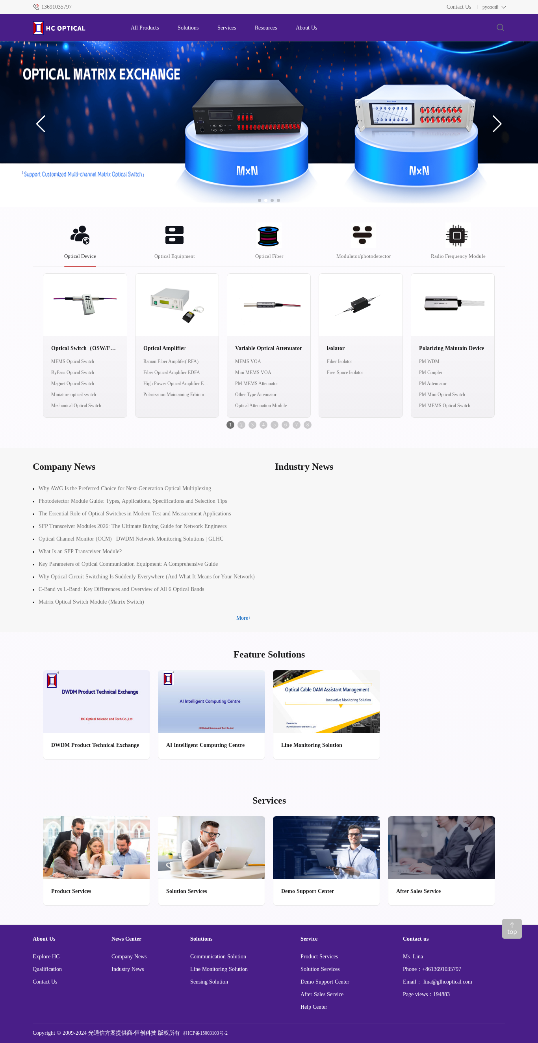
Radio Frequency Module (458, 256)
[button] (40, 124)
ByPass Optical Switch (72, 372)
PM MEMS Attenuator (256, 383)
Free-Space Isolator (345, 372)
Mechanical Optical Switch (76, 405)
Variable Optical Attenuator (268, 348)
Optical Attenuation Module (261, 405)
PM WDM (429, 361)
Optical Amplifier (164, 348)
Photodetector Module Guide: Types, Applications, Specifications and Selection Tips (133, 501)
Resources (266, 28)
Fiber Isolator (339, 361)
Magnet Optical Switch (72, 383)
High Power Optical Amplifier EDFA (177, 383)
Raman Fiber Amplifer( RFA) (171, 361)
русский (490, 7)
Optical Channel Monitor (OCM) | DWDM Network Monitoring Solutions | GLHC (131, 539)
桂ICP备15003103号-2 (205, 1033)
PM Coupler (430, 372)
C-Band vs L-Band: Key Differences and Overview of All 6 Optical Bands (121, 589)
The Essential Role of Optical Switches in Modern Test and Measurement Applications (135, 514)
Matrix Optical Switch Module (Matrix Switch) (91, 602)
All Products (145, 28)
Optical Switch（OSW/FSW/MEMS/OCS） (85, 348)
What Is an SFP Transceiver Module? (80, 551)
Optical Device (80, 256)
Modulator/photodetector (363, 256)
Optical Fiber (269, 256)
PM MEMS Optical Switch (444, 405)
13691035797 (56, 7)
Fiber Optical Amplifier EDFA (171, 372)
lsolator (336, 348)
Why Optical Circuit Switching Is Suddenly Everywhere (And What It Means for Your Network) (147, 577)
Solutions (188, 28)
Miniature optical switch (73, 394)
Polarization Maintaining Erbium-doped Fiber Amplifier (177, 394)
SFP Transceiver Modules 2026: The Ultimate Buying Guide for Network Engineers (132, 526)
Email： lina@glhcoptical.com (437, 982)
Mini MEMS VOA (253, 372)
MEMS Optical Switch (72, 361)
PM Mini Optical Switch (442, 394)
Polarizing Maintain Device (451, 348)
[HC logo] (74, 28)
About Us (306, 28)
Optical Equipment (174, 256)
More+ (243, 618)
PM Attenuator (433, 383)
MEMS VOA (248, 361)
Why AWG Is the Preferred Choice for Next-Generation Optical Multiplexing (125, 488)
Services (226, 28)
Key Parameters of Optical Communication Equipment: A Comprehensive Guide (128, 564)
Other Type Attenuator (255, 394)
